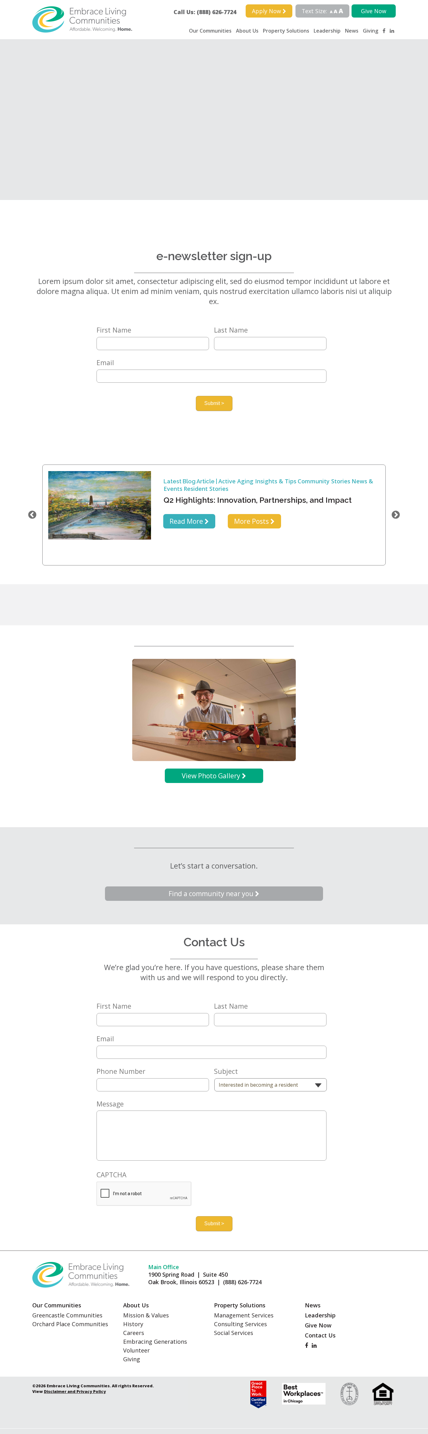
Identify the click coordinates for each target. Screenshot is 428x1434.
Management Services (244, 1315)
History (133, 1324)
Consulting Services (240, 1324)
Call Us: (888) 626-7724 (208, 12)
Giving (370, 30)
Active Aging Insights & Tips (257, 481)
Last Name (231, 330)
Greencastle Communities (67, 1315)
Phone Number (121, 1071)
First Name (114, 330)
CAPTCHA (112, 1174)
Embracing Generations (155, 1341)
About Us (247, 30)
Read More (187, 521)
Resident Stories (206, 488)
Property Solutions (286, 30)
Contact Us (320, 1335)
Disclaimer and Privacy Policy (75, 1391)
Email (105, 362)
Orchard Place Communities (70, 1324)
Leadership (327, 30)
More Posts (252, 521)
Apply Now (267, 11)
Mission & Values (146, 1315)
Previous (32, 515)
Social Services (233, 1333)
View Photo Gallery (212, 775)
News (351, 30)
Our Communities (210, 30)
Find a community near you (212, 893)
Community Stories (324, 481)
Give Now (373, 11)
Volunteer (136, 1350)
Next (395, 515)
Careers (133, 1333)
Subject (226, 1071)
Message (110, 1104)
